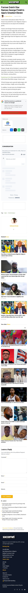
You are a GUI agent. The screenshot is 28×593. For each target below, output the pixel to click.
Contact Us (5, 576)
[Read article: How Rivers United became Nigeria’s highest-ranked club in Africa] (14, 246)
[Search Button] (26, 2)
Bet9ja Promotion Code (8, 553)
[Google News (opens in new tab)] (7, 123)
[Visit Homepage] (14, 2)
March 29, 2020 (17, 16)
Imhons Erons (9, 16)
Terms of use (6, 578)
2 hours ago (4, 257)
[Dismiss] (26, 101)
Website (3, 489)
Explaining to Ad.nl (6, 77)
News (3, 251)
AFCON (4, 562)
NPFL (4, 564)
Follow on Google (14, 112)
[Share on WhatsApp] (18, 129)
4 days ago (4, 319)
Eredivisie (10, 528)
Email (3, 482)
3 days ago (4, 298)
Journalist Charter (7, 574)
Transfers (5, 567)
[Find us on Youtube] (24, 589)
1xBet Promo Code (7, 557)
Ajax (6, 213)
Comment (4, 457)
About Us (5, 573)
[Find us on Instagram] (22, 589)
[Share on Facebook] (11, 129)
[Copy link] (22, 129)
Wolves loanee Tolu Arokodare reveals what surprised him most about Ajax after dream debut (13, 276)
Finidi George (11, 213)
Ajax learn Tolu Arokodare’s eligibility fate (12, 296)
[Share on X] (15, 129)
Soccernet (5, 528)
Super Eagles (6, 566)
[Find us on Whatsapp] (14, 589)
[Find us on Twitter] (19, 589)
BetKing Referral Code (8, 555)
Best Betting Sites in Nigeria (9, 551)
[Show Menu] (2, 2)
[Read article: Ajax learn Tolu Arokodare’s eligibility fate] (14, 288)
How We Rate (6, 549)
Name (3, 476)
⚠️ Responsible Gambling (9, 580)
